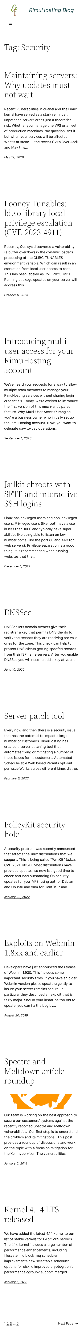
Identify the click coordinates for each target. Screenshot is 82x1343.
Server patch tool (34, 716)
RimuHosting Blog (51, 10)
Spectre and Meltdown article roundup (34, 1071)
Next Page (68, 1323)
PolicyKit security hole (34, 829)
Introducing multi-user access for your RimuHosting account (39, 355)
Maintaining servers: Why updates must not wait (40, 84)
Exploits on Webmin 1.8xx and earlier (39, 947)
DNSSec (17, 612)
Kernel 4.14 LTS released (31, 1214)
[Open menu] (10, 23)
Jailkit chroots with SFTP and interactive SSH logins (41, 494)
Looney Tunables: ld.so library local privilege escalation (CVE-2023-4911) (38, 218)
